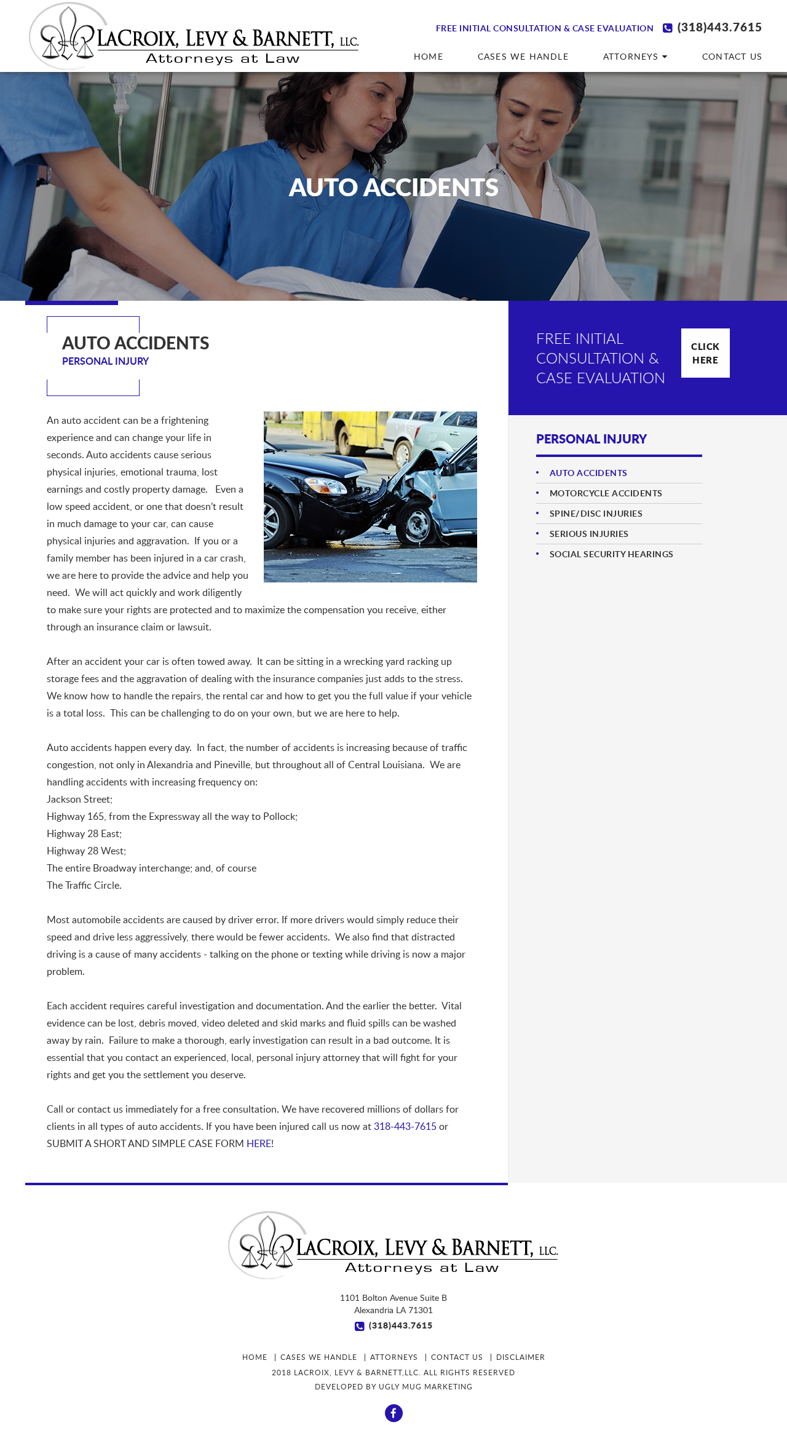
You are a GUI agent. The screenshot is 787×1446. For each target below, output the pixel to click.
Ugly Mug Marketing (426, 1386)
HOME (428, 56)
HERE (259, 1143)
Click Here (705, 353)
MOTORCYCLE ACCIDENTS (606, 493)
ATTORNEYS (632, 56)
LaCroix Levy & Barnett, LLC (194, 36)
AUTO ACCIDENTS (589, 473)
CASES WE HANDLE (523, 56)
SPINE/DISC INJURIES (596, 513)
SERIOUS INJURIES (589, 533)
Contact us (732, 56)
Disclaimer (520, 1357)
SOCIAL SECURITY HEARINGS (612, 554)
